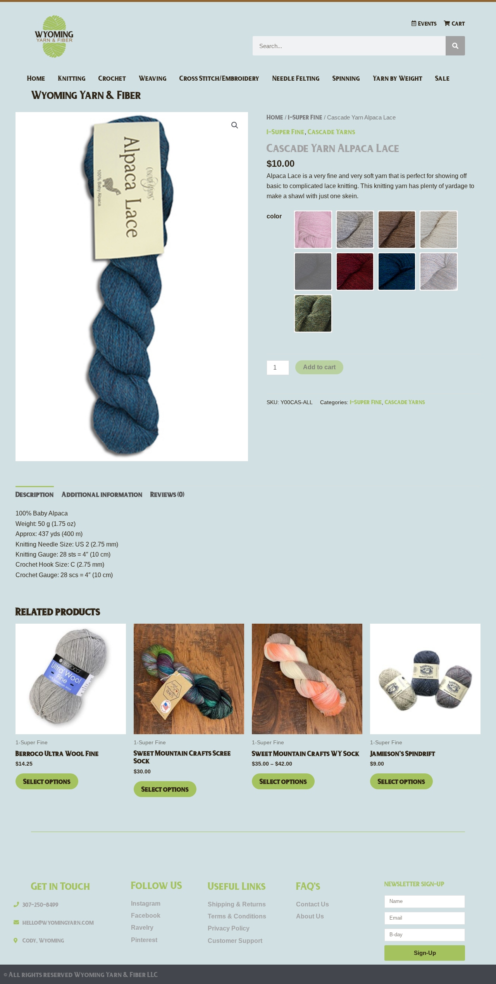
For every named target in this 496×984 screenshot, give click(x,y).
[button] (235, 125)
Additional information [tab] (102, 494)
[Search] (455, 45)
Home (36, 77)
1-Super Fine (305, 117)
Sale (442, 77)
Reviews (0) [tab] (167, 494)
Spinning (346, 77)
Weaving (153, 77)
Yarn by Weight (397, 77)
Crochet (112, 77)
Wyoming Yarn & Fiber (86, 94)
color (274, 216)
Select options (47, 781)
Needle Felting (296, 77)
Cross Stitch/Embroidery (219, 77)
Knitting (72, 77)
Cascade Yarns (331, 131)
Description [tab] (35, 494)
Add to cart (319, 367)
